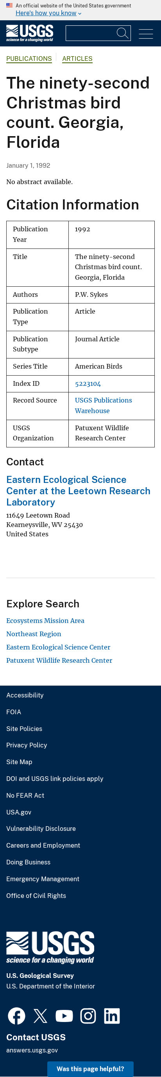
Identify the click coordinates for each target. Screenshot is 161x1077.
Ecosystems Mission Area (45, 621)
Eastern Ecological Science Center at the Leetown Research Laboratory (78, 490)
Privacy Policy (26, 745)
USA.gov (18, 812)
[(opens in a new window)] (16, 1015)
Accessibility (25, 695)
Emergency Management (42, 879)
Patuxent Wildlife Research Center (59, 660)
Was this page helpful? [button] (90, 1069)
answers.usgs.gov (32, 1050)
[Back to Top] (132, 1048)
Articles (77, 58)
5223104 (88, 383)
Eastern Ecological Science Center (58, 647)
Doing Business (28, 862)
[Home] (29, 40)
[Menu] (146, 34)
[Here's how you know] (80, 10)
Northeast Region (33, 634)
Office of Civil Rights (36, 896)
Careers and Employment (43, 845)
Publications (29, 58)
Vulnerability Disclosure (41, 828)
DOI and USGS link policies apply (55, 778)
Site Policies (24, 729)
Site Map (19, 762)
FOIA (13, 712)
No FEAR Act (25, 795)
